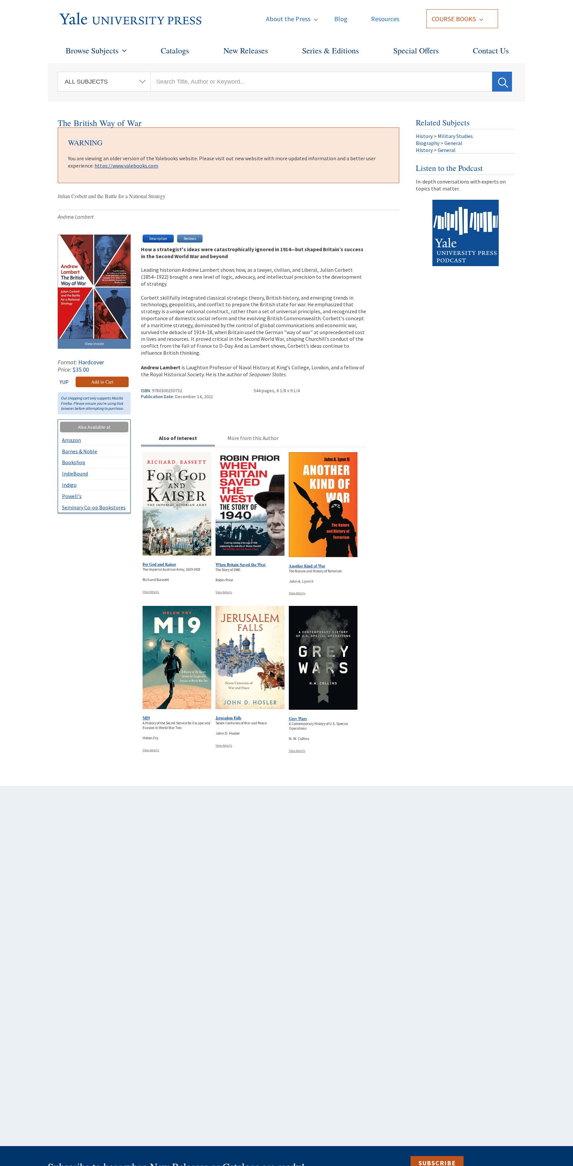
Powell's (72, 496)
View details (151, 592)
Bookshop (73, 462)
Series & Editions (330, 50)
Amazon (71, 440)
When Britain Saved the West (241, 564)
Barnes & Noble (79, 451)
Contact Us (491, 50)
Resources (385, 19)
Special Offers (416, 50)
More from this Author (253, 438)
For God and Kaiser (159, 564)
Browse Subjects (92, 50)
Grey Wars (298, 718)
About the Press (288, 19)
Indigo (69, 484)
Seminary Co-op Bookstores (94, 507)
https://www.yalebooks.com (126, 165)
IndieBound (75, 473)
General (453, 143)
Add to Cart (102, 382)
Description (158, 238)
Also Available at (94, 427)
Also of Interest (178, 438)
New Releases (245, 50)
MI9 (146, 718)
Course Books (454, 19)
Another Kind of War (307, 566)
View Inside (94, 343)
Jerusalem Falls (228, 718)
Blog (341, 19)
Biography (427, 143)
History (424, 136)
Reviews (190, 238)
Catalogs (175, 50)
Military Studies (455, 136)
